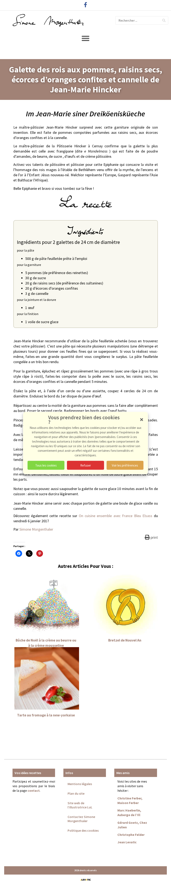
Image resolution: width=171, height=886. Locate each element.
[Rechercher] (164, 20)
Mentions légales (80, 784)
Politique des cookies (83, 830)
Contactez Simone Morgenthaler (81, 819)
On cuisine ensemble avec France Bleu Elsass (116, 515)
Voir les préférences (125, 465)
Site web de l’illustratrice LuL (80, 805)
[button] (142, 420)
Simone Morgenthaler (36, 529)
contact (34, 790)
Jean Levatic (127, 842)
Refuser (85, 465)
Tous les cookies (46, 465)
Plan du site (76, 793)
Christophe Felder (131, 835)
